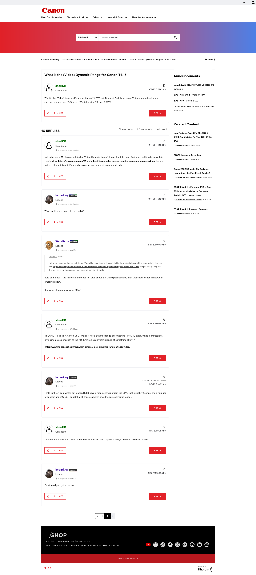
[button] (169, 263)
